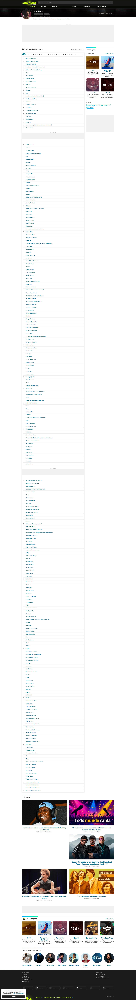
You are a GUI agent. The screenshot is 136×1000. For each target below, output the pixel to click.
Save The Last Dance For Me (33, 654)
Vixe (27, 756)
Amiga (27, 171)
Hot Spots (87, 7)
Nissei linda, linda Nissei (32, 506)
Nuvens (28, 521)
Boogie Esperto (30, 220)
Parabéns (28, 584)
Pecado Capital (30, 590)
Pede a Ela (28, 593)
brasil (88, 105)
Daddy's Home (29, 275)
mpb (97, 105)
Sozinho (28, 84)
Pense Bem (29, 599)
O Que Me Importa (30, 544)
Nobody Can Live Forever (32, 509)
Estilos (54, 7)
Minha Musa (29, 458)
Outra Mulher (29, 573)
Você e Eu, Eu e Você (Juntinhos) (34, 761)
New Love (28, 503)
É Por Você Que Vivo (31, 307)
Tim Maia (38, 11)
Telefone (28, 102)
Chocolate (28, 252)
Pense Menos (29, 602)
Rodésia (28, 645)
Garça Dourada (30, 380)
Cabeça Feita (29, 232)
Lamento (28, 414)
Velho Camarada (30, 750)
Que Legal (28, 625)
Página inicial (36, 16)
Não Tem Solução (30, 492)
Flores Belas (29, 356)
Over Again (29, 576)
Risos (27, 643)
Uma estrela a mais (31, 738)
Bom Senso (29, 214)
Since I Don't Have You (32, 672)
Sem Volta (28, 666)
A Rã (27, 156)
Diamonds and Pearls (31, 293)
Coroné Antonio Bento (32, 110)
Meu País (28, 449)
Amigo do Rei (29, 174)
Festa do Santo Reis (31, 104)
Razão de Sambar (30, 634)
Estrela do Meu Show (31, 330)
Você (27, 73)
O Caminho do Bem (31, 113)
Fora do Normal (30, 365)
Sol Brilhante (29, 680)
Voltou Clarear (29, 128)
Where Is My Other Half (32, 785)
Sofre (27, 677)
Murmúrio (28, 461)
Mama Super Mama (31, 435)
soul (93, 105)
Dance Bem (29, 278)
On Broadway (29, 567)
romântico (107, 105)
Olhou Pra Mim (30, 564)
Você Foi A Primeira (31, 764)
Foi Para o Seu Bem (31, 359)
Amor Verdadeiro (30, 179)
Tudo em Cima (29, 721)
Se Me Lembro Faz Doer (32, 660)
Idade (27, 397)
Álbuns (40, 19)
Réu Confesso (29, 119)
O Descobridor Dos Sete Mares (34, 70)
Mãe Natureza (29, 429)
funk (101, 105)
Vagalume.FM (101, 7)
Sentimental (29, 669)
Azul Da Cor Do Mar (31, 58)
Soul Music (46, 14)
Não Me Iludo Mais (30, 486)
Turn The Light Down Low (32, 730)
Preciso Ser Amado (31, 616)
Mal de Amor (29, 432)
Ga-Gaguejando (30, 377)
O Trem (28, 553)
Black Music (37, 14)
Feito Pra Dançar (30, 345)
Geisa (27, 382)
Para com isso (29, 582)
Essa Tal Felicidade (31, 81)
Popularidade (60, 19)
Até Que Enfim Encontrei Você (34, 197)
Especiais (24, 974)
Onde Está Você (30, 570)
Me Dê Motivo (29, 75)
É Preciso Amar (30, 310)
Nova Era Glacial (30, 518)
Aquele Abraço (30, 191)
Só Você (28, 674)
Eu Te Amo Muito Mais (31, 342)
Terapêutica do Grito (31, 701)
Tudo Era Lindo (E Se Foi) (32, 724)
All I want (28, 168)
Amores (28, 182)
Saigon (28, 648)
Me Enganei (29, 446)
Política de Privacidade (102, 978)
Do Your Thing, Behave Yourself (34, 301)
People (27, 605)
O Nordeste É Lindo (31, 538)
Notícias (74, 7)
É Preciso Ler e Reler (31, 313)
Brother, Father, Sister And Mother (35, 229)
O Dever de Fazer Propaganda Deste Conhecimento (39, 532)
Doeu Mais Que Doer (31, 304)
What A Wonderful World (32, 782)
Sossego (28, 90)
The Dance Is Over (30, 706)
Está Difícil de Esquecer (32, 327)
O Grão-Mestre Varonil (31, 535)
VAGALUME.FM (109, 54)
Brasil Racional (30, 223)
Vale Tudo (28, 116)
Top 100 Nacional (26, 978)
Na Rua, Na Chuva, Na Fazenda (34, 480)
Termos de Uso (100, 976)
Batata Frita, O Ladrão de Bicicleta (35, 208)
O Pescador (29, 541)
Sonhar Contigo (30, 686)
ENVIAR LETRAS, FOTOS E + (107, 13)
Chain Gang (29, 246)
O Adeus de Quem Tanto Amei (34, 524)
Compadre (28, 258)
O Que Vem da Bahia (31, 547)
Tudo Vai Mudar (30, 727)
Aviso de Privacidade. (18, 993)
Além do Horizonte (31, 165)
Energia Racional (30, 319)
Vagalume (29, 3)
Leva (27, 93)
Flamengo (28, 353)
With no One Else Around (32, 788)
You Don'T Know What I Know (33, 790)
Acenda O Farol (30, 78)
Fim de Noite (29, 351)
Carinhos (28, 122)
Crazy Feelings (30, 264)
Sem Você (28, 663)
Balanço (28, 206)
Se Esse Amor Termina (32, 657)
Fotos (45, 19)
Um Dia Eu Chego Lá (31, 735)
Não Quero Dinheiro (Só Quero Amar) (35, 67)
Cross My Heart (30, 269)
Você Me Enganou (30, 767)
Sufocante (28, 695)
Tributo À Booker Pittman (32, 718)
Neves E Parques (30, 500)
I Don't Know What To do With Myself (35, 391)
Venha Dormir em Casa (32, 753)
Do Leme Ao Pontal (31, 87)
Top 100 (43, 7)
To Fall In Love (29, 712)
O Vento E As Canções (31, 555)
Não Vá (27, 495)
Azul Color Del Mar (30, 200)
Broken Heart (29, 226)
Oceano (28, 558)
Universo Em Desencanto (32, 741)
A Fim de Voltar (30, 150)
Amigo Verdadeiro (30, 177)
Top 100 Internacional (27, 979)
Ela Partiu (28, 107)
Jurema (28, 409)
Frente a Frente (30, 374)
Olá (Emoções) (29, 561)
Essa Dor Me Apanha (31, 322)
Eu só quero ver (30, 339)
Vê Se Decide (29, 747)
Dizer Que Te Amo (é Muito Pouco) (34, 295)
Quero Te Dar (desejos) (31, 628)
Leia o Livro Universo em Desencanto (35, 417)
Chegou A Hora (30, 249)
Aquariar (28, 188)
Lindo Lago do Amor (31, 426)
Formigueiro (29, 371)
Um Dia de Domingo (31, 64)
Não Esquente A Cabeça (32, 483)
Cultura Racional (30, 272)
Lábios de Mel (29, 411)
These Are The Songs (31, 709)
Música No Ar (29, 464)
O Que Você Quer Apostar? (33, 550)
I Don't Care (29, 388)
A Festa (28, 147)
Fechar (14, 996)
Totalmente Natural (31, 715)
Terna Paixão (29, 703)
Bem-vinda (29, 211)
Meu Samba (29, 452)
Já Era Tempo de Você (31, 403)
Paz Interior (29, 587)
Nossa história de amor (32, 512)
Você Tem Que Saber (31, 773)
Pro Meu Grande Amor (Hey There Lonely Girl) (38, 619)
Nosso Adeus (29, 515)
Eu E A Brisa (29, 333)
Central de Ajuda (100, 974)
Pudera (28, 622)
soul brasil (90, 107)
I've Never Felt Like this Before (34, 394)
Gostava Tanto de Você (32, 61)
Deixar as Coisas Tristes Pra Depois (35, 290)
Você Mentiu (29, 770)
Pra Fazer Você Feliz (31, 99)
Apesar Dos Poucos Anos (32, 185)
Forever (28, 368)
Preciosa (28, 614)
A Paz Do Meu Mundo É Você (33, 153)
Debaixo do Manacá (31, 287)
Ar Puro (28, 194)
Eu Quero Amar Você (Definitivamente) (36, 336)
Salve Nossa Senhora (31, 651)
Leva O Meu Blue (30, 423)
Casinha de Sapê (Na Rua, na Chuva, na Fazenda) (39, 125)
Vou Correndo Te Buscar (32, 779)
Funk (42, 14)
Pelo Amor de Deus (31, 596)
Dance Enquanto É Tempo (33, 281)
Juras (27, 406)
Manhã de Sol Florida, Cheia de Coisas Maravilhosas (39, 438)
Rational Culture (30, 631)
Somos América (30, 683)
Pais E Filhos (29, 579)
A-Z (64, 7)
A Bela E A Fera (30, 145)
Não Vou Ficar (29, 497)
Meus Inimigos (29, 455)
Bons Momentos (30, 217)
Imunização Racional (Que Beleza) (35, 96)
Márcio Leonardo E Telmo (32, 440)
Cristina (28, 266)
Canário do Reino (30, 235)
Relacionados (51, 19)
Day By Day (29, 284)
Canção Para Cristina (31, 237)
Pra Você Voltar (30, 611)
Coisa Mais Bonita (30, 255)
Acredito (28, 162)
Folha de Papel (30, 362)
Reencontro (29, 637)
